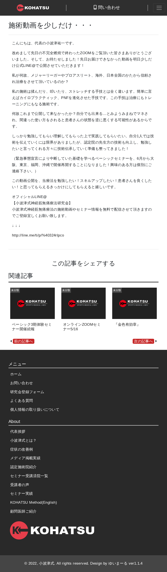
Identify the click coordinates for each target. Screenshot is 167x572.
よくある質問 (21, 401)
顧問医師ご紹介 (23, 511)
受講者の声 (19, 485)
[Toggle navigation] (159, 7)
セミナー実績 (21, 493)
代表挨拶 (17, 431)
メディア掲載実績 (25, 458)
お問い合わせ (21, 383)
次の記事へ (143, 341)
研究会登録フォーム (27, 392)
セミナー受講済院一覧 (29, 476)
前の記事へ (23, 341)
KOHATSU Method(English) (33, 502)
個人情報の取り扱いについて (34, 410)
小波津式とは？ (23, 440)
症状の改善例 (21, 449)
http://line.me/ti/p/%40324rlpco (38, 235)
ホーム (16, 374)
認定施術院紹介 (23, 467)
